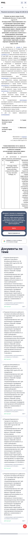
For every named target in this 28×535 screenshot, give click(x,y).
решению (24, 136)
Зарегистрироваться (14, 233)
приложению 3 (5, 91)
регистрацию (23, 100)
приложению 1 (5, 78)
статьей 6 (19, 47)
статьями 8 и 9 (5, 54)
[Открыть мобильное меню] (25, 2)
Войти (14, 228)
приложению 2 (5, 85)
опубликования (5, 114)
